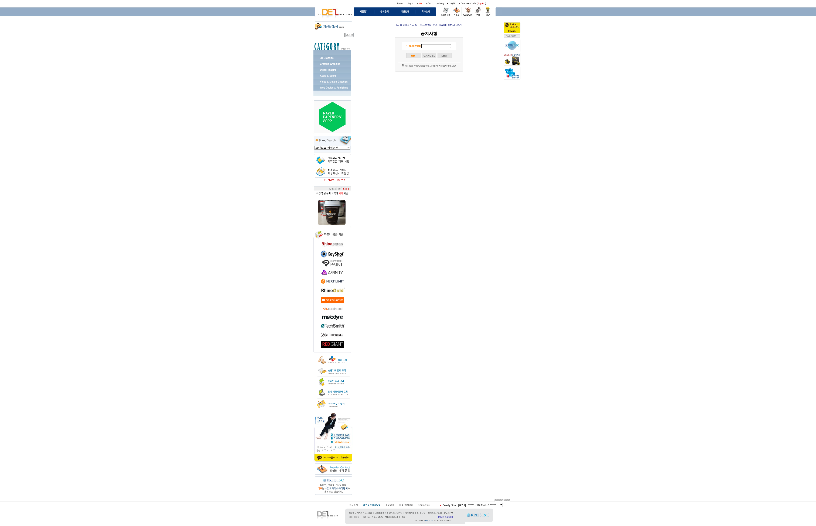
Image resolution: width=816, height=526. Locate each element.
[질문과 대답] (454, 24)
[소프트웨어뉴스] (428, 24)
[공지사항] (412, 24)
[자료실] (401, 24)
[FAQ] (442, 24)
